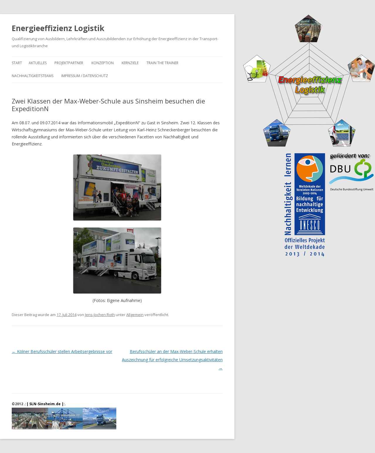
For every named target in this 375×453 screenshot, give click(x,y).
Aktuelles (38, 62)
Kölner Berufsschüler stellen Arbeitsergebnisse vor (62, 351)
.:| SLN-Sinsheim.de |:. (45, 403)
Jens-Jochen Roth (100, 314)
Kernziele (130, 62)
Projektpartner (68, 62)
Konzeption (102, 62)
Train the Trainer (162, 62)
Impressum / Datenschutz (84, 75)
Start (17, 62)
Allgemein (135, 314)
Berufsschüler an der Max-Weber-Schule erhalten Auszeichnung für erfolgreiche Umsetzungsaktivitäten (172, 360)
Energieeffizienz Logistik (58, 28)
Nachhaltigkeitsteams (32, 75)
